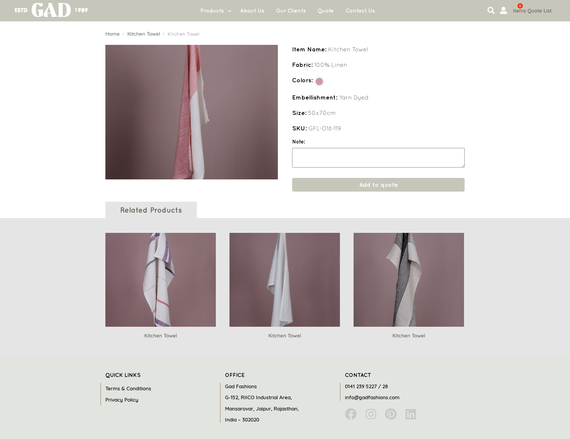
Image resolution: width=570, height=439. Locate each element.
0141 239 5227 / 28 (366, 386)
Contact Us (360, 10)
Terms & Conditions (128, 388)
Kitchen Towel (143, 34)
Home (112, 34)
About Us (252, 10)
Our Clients (291, 10)
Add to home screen (541, 424)
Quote (326, 10)
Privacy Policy (121, 400)
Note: (298, 141)
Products (212, 10)
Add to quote (378, 184)
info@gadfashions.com (372, 397)
